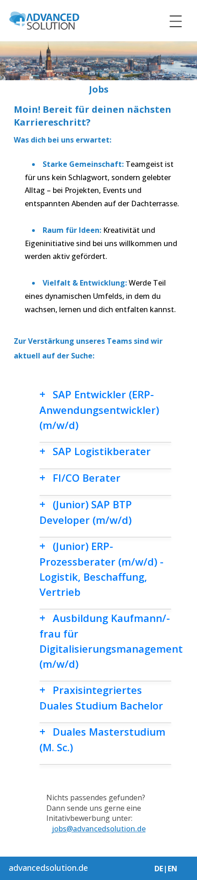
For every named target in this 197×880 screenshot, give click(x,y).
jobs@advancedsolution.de (99, 829)
